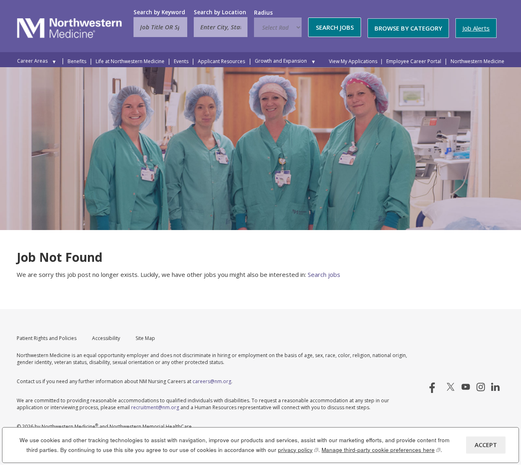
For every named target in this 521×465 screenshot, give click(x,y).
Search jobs (324, 274)
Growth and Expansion (281, 60)
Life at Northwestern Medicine (130, 61)
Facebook (435, 387)
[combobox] (220, 27)
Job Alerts (476, 28)
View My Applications (353, 61)
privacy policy (298, 450)
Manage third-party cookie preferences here (381, 450)
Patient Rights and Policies (47, 338)
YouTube (466, 387)
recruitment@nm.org (155, 407)
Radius (263, 12)
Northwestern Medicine (477, 61)
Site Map (145, 338)
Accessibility (106, 338)
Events (181, 61)
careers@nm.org (212, 381)
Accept (486, 445)
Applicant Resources (221, 61)
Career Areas (32, 60)
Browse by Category (408, 28)
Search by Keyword (159, 12)
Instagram (481, 387)
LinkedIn (495, 387)
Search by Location (220, 12)
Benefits (77, 61)
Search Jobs (335, 27)
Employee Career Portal (413, 61)
